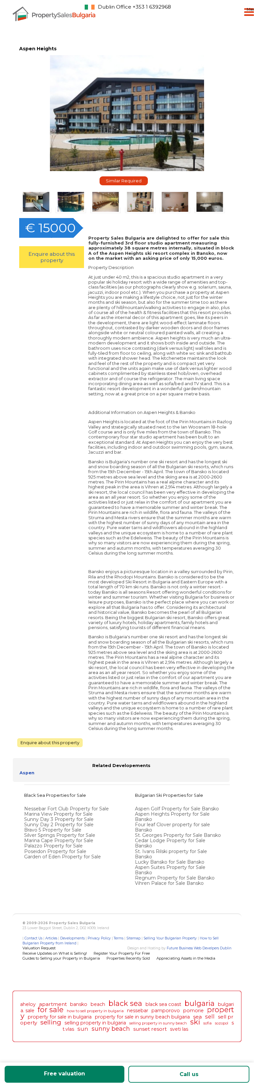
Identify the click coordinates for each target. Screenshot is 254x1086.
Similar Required (124, 180)
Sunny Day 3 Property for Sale (59, 819)
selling (50, 1022)
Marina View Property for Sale (58, 814)
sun (82, 1028)
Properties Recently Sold (128, 958)
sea (197, 1017)
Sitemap (133, 938)
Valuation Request (39, 948)
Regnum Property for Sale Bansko (175, 878)
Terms (118, 938)
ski (195, 1022)
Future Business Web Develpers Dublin (199, 948)
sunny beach (111, 1028)
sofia (207, 1023)
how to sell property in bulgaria (95, 1011)
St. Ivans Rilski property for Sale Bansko (171, 854)
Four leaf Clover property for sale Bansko (172, 827)
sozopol (221, 1023)
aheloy (28, 1004)
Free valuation (64, 1073)
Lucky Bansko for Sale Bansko (170, 862)
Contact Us (33, 938)
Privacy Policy (99, 938)
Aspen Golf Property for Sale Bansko (177, 809)
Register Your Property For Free (122, 953)
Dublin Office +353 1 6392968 (134, 7)
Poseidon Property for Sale (55, 851)
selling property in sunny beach (158, 1023)
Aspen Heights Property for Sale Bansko (172, 816)
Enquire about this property (51, 257)
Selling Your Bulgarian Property (170, 938)
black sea (125, 1003)
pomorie (193, 1011)
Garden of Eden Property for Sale (62, 857)
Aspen (27, 772)
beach (98, 1004)
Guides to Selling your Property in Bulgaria (61, 958)
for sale (51, 1009)
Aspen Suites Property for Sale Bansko (170, 870)
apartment (53, 1004)
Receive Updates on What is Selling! (54, 953)
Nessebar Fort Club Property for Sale (66, 809)
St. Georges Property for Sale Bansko (178, 835)
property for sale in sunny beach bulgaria (142, 1017)
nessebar (137, 1011)
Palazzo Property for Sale (53, 846)
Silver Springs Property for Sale (59, 835)
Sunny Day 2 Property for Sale (59, 825)
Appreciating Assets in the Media (185, 958)
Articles (51, 938)
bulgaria (200, 1003)
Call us (189, 1074)
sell (210, 1016)
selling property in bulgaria (95, 1023)
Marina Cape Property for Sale (58, 840)
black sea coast (163, 1004)
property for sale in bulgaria (60, 1017)
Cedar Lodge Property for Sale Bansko (170, 843)
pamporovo (165, 1011)
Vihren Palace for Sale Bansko (170, 883)
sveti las (179, 1029)
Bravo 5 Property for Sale (52, 830)
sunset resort (150, 1029)
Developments (72, 938)
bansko (78, 1004)
